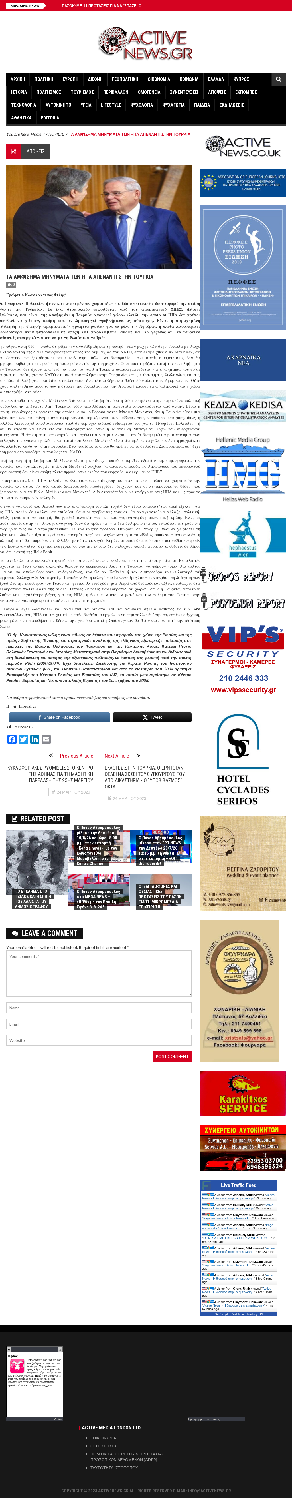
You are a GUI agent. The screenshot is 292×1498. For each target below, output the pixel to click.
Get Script (221, 1314)
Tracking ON (255, 1314)
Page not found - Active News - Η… (227, 1218)
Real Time (237, 1314)
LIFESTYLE (111, 105)
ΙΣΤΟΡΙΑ (19, 92)
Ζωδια (58, 1419)
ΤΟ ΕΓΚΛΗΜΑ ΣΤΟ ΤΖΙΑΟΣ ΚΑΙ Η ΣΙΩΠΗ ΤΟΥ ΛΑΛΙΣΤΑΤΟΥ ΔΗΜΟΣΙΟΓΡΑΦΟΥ (33, 899)
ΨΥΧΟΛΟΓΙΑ (142, 105)
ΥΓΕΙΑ (86, 105)
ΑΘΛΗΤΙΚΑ (21, 118)
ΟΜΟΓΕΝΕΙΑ (149, 92)
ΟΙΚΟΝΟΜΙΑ (159, 79)
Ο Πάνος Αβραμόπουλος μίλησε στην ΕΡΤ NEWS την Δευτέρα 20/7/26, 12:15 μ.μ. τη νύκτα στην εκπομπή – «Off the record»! (160, 850)
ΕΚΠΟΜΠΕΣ (246, 92)
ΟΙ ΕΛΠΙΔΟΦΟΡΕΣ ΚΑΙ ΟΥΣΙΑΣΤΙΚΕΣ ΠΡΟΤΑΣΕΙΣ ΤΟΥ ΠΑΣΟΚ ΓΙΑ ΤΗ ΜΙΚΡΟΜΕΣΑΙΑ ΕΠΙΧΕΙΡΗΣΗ (160, 897)
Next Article (117, 756)
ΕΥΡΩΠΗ (70, 79)
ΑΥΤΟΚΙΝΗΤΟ (58, 105)
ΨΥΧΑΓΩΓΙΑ (174, 105)
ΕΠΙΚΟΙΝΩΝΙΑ (103, 1437)
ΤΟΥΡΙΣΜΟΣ (82, 92)
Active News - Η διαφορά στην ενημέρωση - (238, 1196)
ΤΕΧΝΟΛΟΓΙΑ (23, 105)
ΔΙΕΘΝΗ (95, 79)
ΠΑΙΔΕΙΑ (202, 105)
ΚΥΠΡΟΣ (241, 79)
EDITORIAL (51, 118)
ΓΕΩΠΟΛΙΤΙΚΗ (125, 79)
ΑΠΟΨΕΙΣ (217, 92)
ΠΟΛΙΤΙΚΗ (44, 79)
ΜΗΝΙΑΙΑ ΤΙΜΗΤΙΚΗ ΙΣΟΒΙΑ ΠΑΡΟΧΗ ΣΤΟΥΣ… (237, 1238)
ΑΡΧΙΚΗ (18, 79)
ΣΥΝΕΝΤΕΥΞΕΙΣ (184, 92)
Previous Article (76, 756)
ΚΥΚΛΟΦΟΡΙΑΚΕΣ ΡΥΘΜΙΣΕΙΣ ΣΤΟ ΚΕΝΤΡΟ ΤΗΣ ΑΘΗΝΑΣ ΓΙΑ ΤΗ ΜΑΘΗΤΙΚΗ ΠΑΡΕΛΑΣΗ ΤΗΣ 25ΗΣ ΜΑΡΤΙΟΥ (50, 774)
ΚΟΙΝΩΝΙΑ (189, 79)
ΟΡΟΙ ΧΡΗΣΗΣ (103, 1445)
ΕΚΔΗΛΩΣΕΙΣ (232, 105)
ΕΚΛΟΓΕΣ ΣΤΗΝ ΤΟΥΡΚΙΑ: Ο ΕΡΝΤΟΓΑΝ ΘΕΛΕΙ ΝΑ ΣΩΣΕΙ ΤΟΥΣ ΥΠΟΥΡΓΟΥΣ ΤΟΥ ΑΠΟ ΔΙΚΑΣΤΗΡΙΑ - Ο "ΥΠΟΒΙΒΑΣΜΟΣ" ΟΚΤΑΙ (145, 777)
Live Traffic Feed (239, 1185)
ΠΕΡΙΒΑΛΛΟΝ (115, 92)
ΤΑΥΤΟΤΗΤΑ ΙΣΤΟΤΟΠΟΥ (114, 1467)
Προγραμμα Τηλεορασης (204, 1419)
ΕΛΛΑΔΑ (216, 79)
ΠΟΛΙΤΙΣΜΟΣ (48, 92)
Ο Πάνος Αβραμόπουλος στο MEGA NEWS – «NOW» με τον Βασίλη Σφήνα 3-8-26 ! (98, 899)
